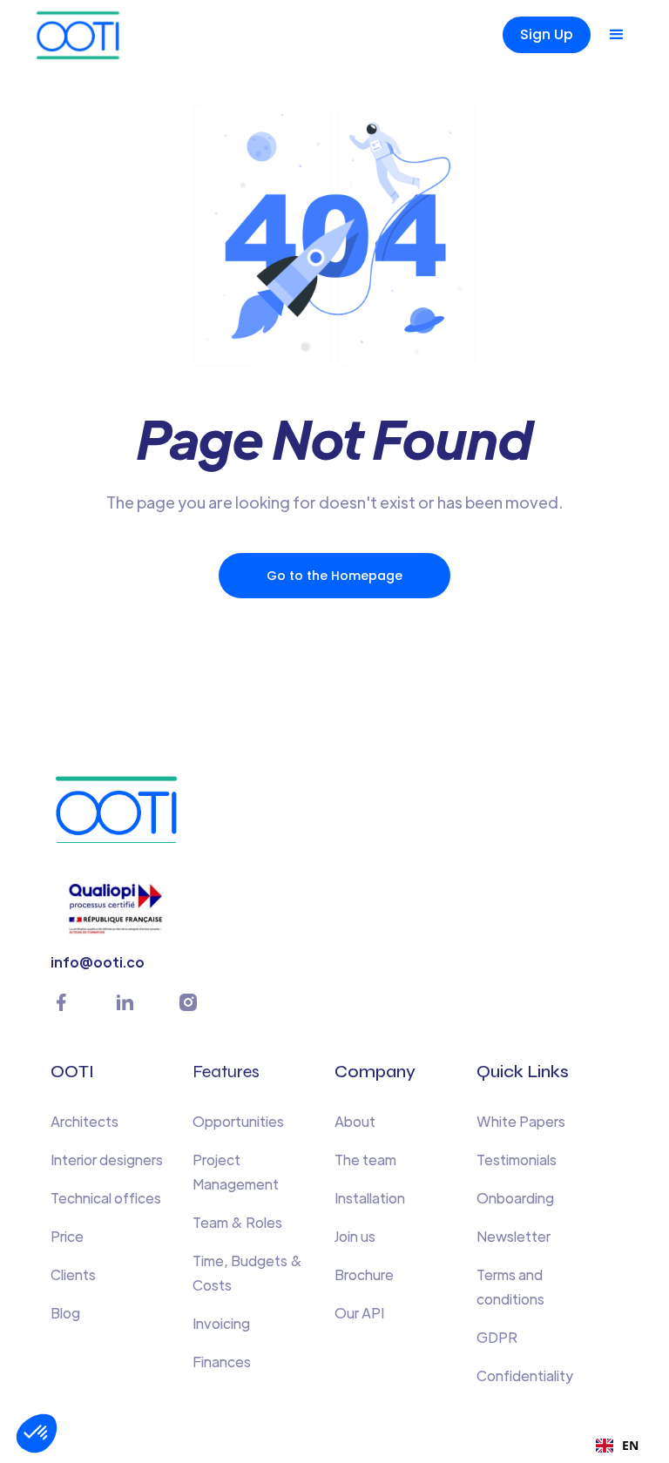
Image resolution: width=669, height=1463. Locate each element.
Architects (84, 1121)
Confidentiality (524, 1375)
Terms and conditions (510, 1286)
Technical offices (106, 1198)
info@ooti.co (98, 962)
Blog (65, 1313)
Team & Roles (237, 1222)
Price (67, 1236)
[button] (617, 35)
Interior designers (107, 1159)
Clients (73, 1274)
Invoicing (221, 1323)
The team (365, 1159)
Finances (222, 1361)
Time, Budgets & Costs (247, 1272)
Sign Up (546, 34)
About (354, 1121)
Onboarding (515, 1198)
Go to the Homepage (334, 575)
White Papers (520, 1121)
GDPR (496, 1337)
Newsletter (513, 1236)
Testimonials (516, 1159)
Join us (354, 1236)
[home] (107, 35)
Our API (359, 1313)
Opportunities (238, 1121)
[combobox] (617, 1445)
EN (630, 1445)
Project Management (236, 1171)
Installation (369, 1198)
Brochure (364, 1274)
